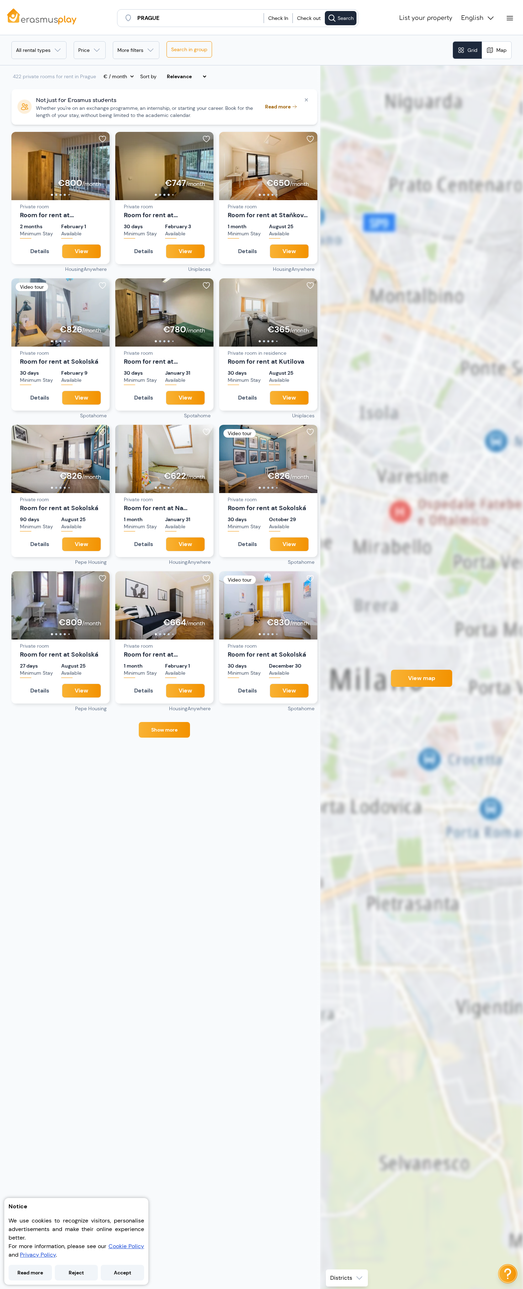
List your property (425, 18)
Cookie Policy (126, 1246)
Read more (30, 1272)
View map (421, 678)
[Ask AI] (507, 1273)
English (472, 18)
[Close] (306, 100)
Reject (76, 1272)
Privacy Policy (38, 1254)
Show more (164, 730)
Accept (122, 1272)
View (81, 251)
